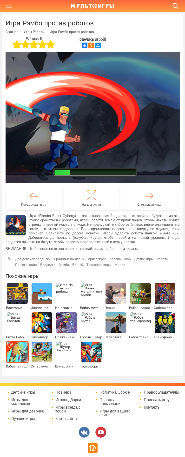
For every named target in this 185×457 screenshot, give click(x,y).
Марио (120, 264)
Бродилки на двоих (69, 259)
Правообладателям (161, 392)
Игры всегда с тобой (67, 409)
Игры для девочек (27, 411)
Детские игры (23, 392)
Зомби (64, 264)
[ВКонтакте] (84, 45)
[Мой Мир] (98, 45)
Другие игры (143, 259)
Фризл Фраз (96, 259)
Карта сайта (66, 419)
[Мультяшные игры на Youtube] (100, 432)
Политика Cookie (114, 392)
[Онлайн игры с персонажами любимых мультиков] (92, 5)
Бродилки (47, 264)
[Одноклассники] (91, 45)
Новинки (63, 392)
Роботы (162, 259)
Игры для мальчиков (20, 402)
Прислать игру (157, 400)
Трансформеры (98, 264)
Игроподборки (68, 400)
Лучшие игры (23, 419)
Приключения (26, 264)
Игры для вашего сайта (115, 413)
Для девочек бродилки (33, 259)
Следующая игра (149, 204)
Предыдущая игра (33, 204)
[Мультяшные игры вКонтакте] (84, 432)
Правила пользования (111, 402)
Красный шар (120, 259)
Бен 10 (77, 264)
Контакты (152, 407)
